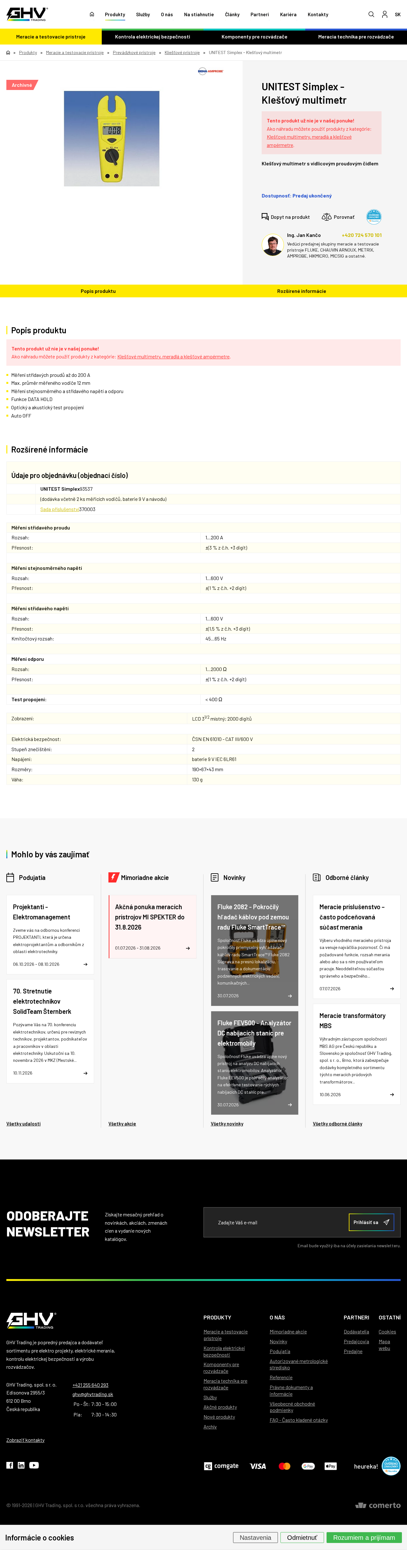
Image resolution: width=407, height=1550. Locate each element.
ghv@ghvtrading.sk (92, 1394)
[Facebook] (9, 1466)
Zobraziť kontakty (25, 1440)
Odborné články (347, 877)
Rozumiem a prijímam (364, 1537)
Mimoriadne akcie (145, 877)
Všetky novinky (227, 1123)
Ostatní (390, 1317)
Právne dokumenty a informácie (291, 1390)
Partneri (260, 14)
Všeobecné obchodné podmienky (292, 1407)
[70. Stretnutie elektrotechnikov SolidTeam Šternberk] (50, 1031)
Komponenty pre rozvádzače (254, 36)
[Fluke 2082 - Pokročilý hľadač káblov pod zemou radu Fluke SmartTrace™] (254, 950)
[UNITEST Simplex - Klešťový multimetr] (111, 138)
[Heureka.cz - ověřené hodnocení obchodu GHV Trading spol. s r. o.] (374, 217)
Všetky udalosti (23, 1123)
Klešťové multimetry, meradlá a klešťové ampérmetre (173, 356)
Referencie (281, 1377)
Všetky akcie (122, 1123)
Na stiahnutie (199, 14)
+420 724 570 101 (362, 235)
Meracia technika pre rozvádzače (356, 36)
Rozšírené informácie (301, 291)
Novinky (234, 877)
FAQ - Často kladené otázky (299, 1420)
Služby (143, 14)
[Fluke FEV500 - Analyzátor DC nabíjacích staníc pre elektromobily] (254, 1063)
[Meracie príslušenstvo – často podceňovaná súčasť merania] (356, 947)
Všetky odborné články (337, 1123)
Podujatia (32, 877)
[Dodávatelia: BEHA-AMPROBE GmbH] (211, 71)
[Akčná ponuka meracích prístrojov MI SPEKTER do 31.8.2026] (152, 926)
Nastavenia (255, 1537)
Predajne (353, 1351)
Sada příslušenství (59, 509)
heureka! (366, 1466)
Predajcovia (356, 1341)
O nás (167, 14)
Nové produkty (219, 1417)
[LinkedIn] (21, 1466)
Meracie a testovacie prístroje (51, 36)
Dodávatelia (356, 1331)
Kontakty (318, 14)
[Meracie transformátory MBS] (356, 1054)
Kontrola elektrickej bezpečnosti (152, 36)
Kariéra (288, 14)
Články (232, 14)
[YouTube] (34, 1466)
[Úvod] (92, 14)
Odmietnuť (302, 1537)
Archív (210, 1426)
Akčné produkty (220, 1407)
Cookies (387, 1331)
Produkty (115, 14)
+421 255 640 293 (90, 1385)
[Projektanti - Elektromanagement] (50, 934)
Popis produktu (98, 291)
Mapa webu (384, 1344)
